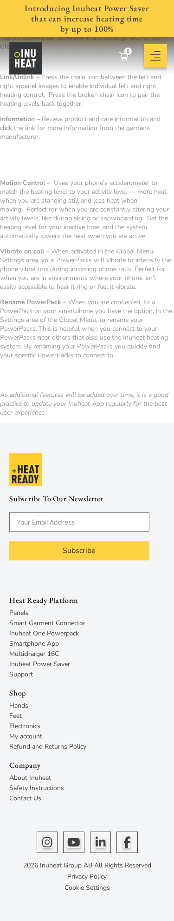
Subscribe (79, 551)
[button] (148, 56)
